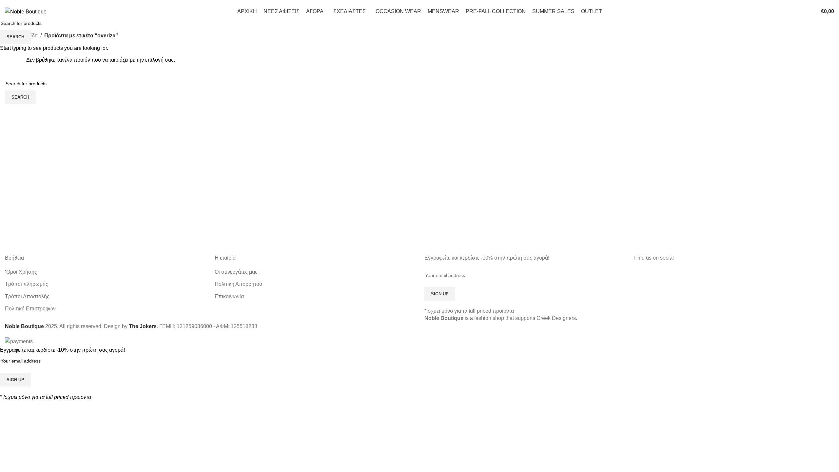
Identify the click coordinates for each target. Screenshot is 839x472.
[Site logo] (26, 11)
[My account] (785, 11)
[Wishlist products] (809, 11)
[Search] (797, 11)
